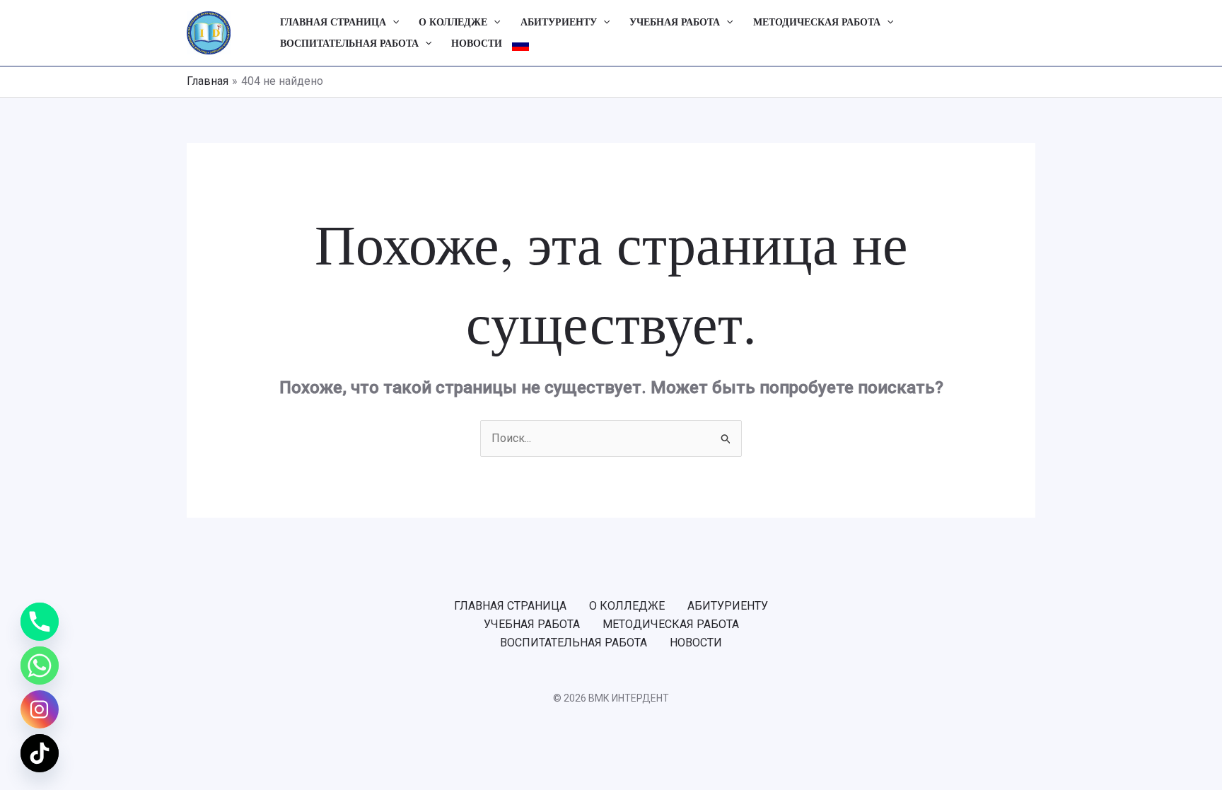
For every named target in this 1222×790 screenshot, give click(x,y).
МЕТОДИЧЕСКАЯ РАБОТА (816, 22)
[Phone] (40, 622)
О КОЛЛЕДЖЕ (453, 22)
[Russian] (520, 43)
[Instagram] (40, 709)
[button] (392, 22)
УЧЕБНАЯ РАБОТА (674, 22)
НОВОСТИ (476, 43)
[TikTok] (40, 753)
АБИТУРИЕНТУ (558, 22)
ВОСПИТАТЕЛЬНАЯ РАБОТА (349, 43)
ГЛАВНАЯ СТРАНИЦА (333, 22)
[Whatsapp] (40, 665)
